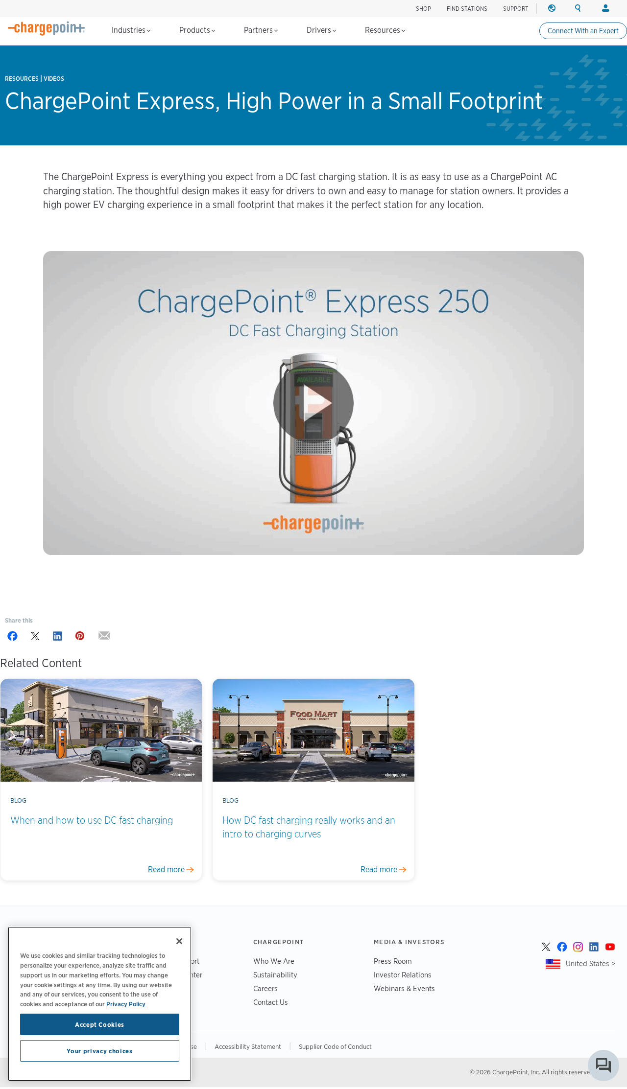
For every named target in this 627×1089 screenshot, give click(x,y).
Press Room (393, 961)
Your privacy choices (99, 1051)
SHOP (423, 8)
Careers (265, 988)
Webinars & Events (404, 988)
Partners (259, 30)
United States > (590, 963)
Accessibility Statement (248, 1046)
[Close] (179, 941)
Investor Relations (403, 974)
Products (195, 30)
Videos (54, 78)
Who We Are (273, 961)
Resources (383, 30)
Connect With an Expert (583, 31)
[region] (100, 1004)
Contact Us (270, 1002)
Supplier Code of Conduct (335, 1046)
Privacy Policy (125, 1003)
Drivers (320, 30)
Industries (129, 30)
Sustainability (275, 974)
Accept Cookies (99, 1024)
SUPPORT (516, 8)
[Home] (46, 28)
